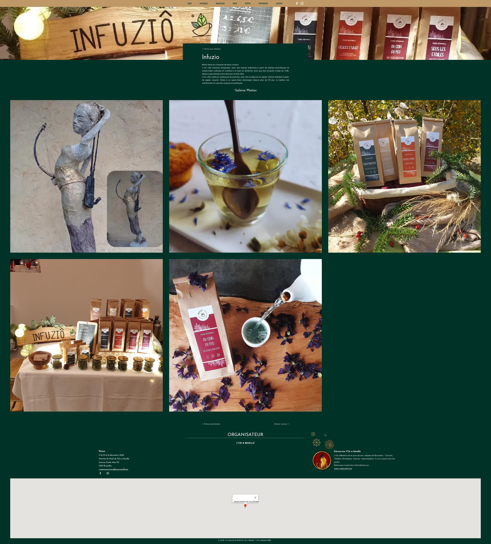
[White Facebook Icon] (297, 3)
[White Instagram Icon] (302, 3)
